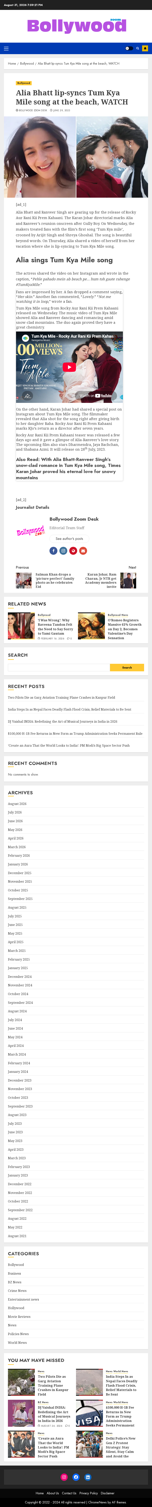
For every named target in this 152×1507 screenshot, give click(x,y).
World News (17, 1342)
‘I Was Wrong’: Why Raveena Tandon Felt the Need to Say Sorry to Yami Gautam (55, 627)
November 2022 (20, 1193)
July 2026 (15, 812)
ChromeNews (97, 1502)
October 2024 (18, 994)
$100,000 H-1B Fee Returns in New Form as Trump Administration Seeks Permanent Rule (75, 733)
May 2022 (15, 1227)
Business (14, 1273)
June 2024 (15, 1028)
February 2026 (19, 855)
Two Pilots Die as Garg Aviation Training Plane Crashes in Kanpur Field (61, 697)
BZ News (14, 1282)
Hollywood (16, 1308)
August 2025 (17, 907)
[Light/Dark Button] (129, 48)
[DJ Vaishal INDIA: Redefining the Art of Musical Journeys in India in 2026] (21, 1413)
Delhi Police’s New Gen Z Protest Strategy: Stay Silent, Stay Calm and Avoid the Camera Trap (121, 1449)
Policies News (18, 1334)
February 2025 (19, 959)
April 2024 (16, 1045)
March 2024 (17, 1054)
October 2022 (18, 1201)
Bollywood (23, 83)
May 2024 (15, 1037)
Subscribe (145, 48)
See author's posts (69, 538)
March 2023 (17, 1158)
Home (40, 1493)
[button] (6, 48)
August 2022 (17, 1218)
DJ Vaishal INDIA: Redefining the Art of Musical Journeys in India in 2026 (62, 721)
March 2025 (17, 950)
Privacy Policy (88, 1493)
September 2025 (20, 899)
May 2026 (15, 830)
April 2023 (16, 1149)
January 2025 (18, 968)
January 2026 (18, 864)
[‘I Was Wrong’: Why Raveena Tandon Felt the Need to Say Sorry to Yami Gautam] (21, 625)
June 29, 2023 (61, 110)
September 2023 (20, 1106)
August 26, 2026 (51, 1426)
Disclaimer (107, 1493)
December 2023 (19, 1080)
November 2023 (20, 1089)
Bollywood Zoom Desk (33, 110)
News (125, 615)
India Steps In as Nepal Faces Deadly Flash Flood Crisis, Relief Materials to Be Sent (69, 709)
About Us (53, 1493)
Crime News (17, 1291)
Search (18, 654)
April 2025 (16, 942)
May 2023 (15, 1141)
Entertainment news (23, 1299)
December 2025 (19, 873)
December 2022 (19, 1184)
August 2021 (17, 1236)
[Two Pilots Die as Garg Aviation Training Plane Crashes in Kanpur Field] (21, 1382)
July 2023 (15, 1123)
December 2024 (19, 976)
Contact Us (69, 1493)
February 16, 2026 (52, 638)
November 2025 (20, 881)
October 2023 (18, 1097)
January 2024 (18, 1071)
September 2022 (20, 1210)
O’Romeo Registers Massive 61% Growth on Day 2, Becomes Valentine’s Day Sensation (125, 629)
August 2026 (17, 804)
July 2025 (15, 916)
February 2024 (19, 1063)
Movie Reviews (19, 1316)
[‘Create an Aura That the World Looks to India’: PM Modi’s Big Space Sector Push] (21, 1444)
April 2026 (16, 838)
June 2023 (15, 1132)
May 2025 (15, 933)
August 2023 (17, 1115)
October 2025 (18, 890)
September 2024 (20, 1002)
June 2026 (15, 821)
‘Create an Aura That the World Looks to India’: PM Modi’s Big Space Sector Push (69, 745)
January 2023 (18, 1175)
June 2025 (15, 925)
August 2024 (17, 1011)
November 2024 (20, 985)
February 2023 (19, 1167)
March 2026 (17, 847)
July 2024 (15, 1020)
